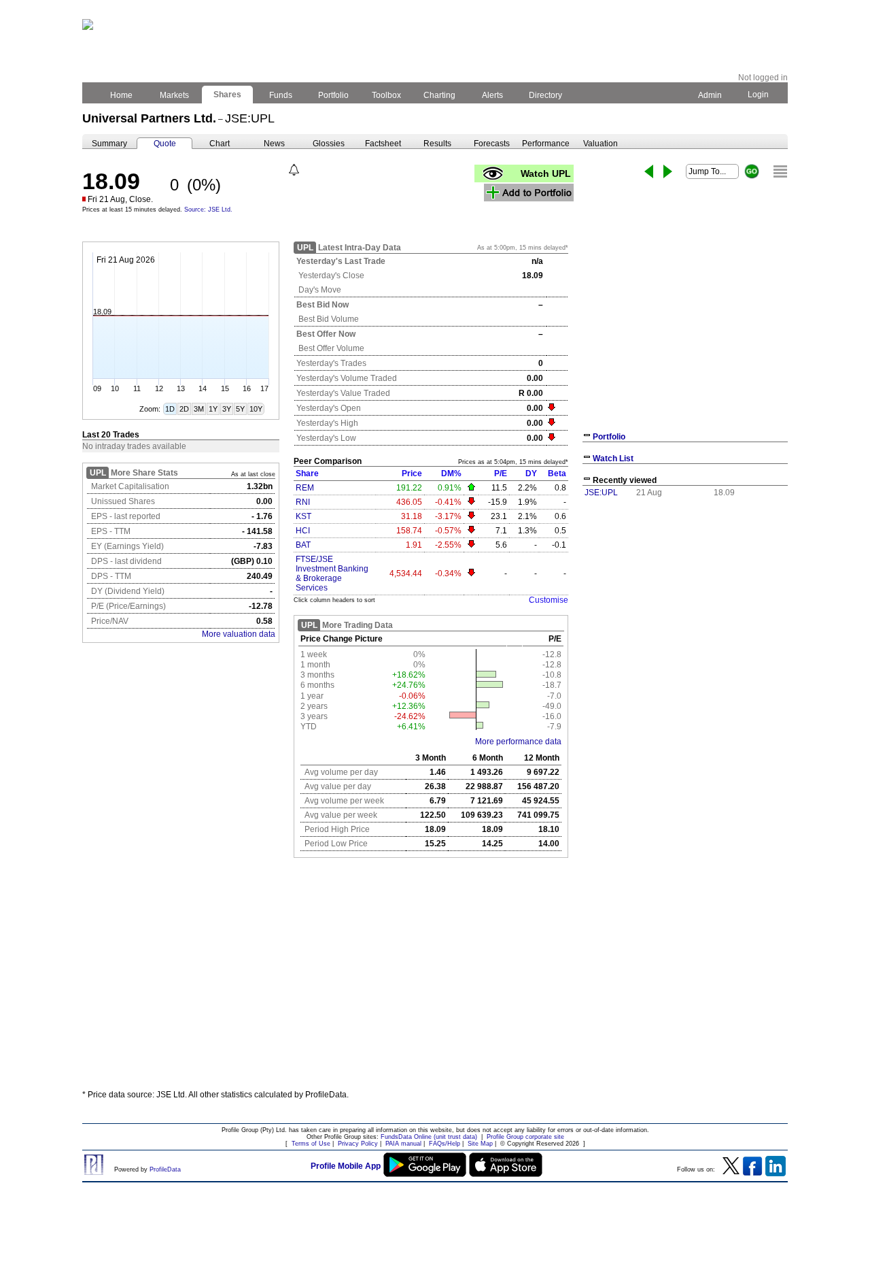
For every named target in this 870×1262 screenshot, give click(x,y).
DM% (451, 473)
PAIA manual (403, 1143)
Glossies (329, 143)
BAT (303, 545)
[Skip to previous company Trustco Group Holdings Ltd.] (648, 171)
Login (758, 94)
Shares (227, 94)
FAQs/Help (444, 1143)
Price (412, 473)
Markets (174, 95)
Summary (109, 143)
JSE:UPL (601, 492)
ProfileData (165, 1169)
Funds (280, 95)
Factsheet (383, 143)
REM (305, 488)
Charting (439, 95)
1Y (213, 409)
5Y (240, 409)
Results (437, 143)
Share (307, 473)
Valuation (600, 143)
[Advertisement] (435, 979)
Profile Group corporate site (525, 1136)
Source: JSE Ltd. (208, 209)
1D (170, 409)
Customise (548, 600)
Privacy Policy (358, 1143)
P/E (500, 473)
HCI (303, 530)
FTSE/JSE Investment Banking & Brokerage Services (332, 573)
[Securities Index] (780, 171)
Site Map (480, 1143)
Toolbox (386, 95)
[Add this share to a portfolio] (529, 192)
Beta (557, 473)
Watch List (613, 458)
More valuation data (238, 634)
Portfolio (333, 95)
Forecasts (492, 143)
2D (184, 409)
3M (199, 409)
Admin (710, 95)
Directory (545, 95)
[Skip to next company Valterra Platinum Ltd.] (667, 171)
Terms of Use (311, 1143)
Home (121, 95)
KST (303, 516)
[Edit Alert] (294, 170)
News (274, 143)
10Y (255, 409)
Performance (546, 143)
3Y (226, 409)
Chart (219, 143)
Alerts (492, 95)
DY (531, 473)
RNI (303, 502)
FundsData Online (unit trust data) (429, 1136)
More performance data (518, 741)
